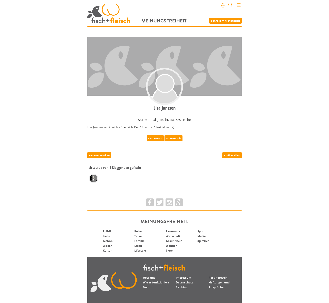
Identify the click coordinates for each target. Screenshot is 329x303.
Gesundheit (174, 241)
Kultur (107, 250)
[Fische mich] (155, 138)
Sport (201, 231)
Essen (138, 246)
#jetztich (203, 241)
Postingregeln (218, 278)
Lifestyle (140, 250)
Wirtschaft (173, 236)
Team (146, 287)
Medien (202, 236)
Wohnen (171, 246)
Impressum (183, 278)
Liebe (106, 236)
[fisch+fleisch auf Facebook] (150, 202)
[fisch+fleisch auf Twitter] (159, 202)
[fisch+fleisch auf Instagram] (169, 202)
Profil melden (232, 155)
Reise (138, 231)
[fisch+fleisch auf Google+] (179, 202)
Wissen (107, 246)
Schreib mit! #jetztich (225, 20)
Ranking (181, 287)
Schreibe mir (173, 138)
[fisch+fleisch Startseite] (164, 13)
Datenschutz (184, 282)
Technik (108, 241)
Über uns (149, 278)
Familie (139, 241)
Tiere (169, 250)
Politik (107, 231)
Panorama (173, 231)
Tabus (138, 236)
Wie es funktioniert (156, 282)
